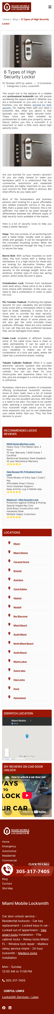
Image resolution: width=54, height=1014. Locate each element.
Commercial (9, 860)
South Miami (20, 634)
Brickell (17, 571)
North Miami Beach (23, 643)
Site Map (7, 888)
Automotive (9, 851)
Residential (8, 855)
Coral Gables (20, 589)
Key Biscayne (21, 616)
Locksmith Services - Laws (20, 997)
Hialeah (17, 598)
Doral (16, 689)
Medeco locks (27, 953)
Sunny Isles (19, 670)
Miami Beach (20, 625)
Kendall (17, 607)
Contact (7, 883)
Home (6, 19)
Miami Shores (21, 553)
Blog (15, 19)
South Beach (20, 652)
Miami (17, 543)
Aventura (18, 580)
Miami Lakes (20, 661)
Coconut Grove (21, 562)
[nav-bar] (50, 7)
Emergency (9, 846)
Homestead (20, 698)
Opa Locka (19, 679)
